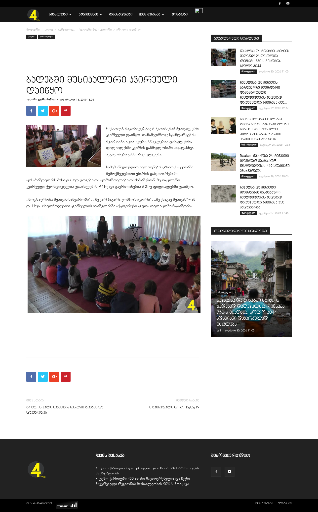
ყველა (48, 30)
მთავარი (33, 30)
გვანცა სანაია (46, 99)
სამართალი (249, 144)
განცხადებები (120, 14)
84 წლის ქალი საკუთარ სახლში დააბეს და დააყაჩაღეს (64, 410)
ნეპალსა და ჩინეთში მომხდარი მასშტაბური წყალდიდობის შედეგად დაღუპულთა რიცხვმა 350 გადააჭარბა (262, 197)
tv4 (219, 330)
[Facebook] (279, 3)
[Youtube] (288, 3)
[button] (272, 3)
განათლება (66, 30)
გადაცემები (88, 14)
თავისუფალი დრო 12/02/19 (174, 407)
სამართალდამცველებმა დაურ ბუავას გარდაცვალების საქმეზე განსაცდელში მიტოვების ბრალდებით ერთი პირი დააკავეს (265, 129)
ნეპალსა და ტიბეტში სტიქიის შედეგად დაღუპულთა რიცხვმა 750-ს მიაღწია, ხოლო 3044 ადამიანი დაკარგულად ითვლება (250, 312)
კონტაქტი (179, 14)
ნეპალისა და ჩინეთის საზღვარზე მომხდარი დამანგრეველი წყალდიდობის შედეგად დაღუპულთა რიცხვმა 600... (263, 92)
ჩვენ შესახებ (149, 14)
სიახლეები (58, 14)
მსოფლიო (248, 71)
